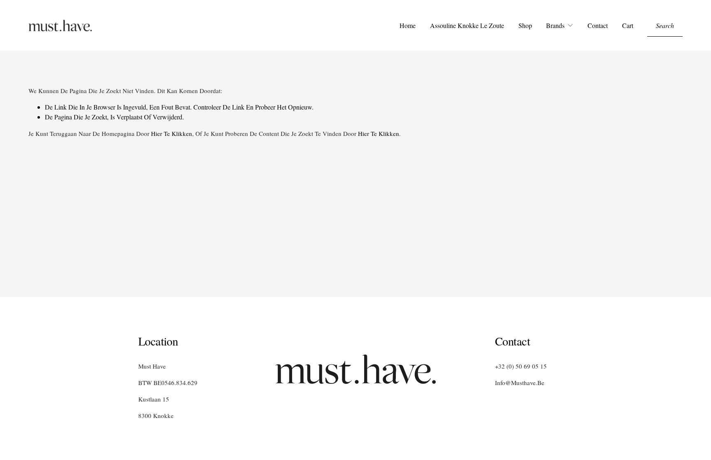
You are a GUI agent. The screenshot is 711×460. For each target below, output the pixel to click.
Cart (627, 25)
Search (665, 25)
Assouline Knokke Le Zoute (467, 25)
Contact (598, 25)
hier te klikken (171, 133)
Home (408, 25)
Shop (525, 25)
